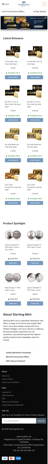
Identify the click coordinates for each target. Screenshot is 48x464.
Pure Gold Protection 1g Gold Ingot (34, 187)
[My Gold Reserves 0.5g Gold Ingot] (13, 135)
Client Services (8, 395)
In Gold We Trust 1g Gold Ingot (34, 62)
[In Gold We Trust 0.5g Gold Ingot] (13, 52)
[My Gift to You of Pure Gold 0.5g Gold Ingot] (13, 92)
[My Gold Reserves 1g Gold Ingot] (35, 135)
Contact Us (6, 392)
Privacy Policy (7, 379)
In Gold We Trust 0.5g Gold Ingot (11, 62)
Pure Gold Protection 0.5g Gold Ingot (13, 187)
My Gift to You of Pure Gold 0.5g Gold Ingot (13, 104)
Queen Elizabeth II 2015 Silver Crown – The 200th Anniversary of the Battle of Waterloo (12, 247)
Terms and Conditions (10, 382)
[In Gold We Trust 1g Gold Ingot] (35, 52)
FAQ (3, 399)
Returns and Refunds (10, 402)
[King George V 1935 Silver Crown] (13, 278)
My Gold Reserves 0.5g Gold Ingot (12, 145)
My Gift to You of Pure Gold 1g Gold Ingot (34, 104)
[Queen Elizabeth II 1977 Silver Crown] (35, 278)
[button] (44, 4)
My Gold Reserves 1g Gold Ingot (34, 145)
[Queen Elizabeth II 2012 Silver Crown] (35, 235)
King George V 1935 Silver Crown (12, 289)
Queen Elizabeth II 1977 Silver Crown (34, 289)
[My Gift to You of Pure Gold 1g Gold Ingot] (35, 92)
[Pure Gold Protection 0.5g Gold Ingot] (13, 175)
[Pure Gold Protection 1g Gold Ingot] (35, 175)
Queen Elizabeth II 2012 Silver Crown (34, 246)
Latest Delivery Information (13, 405)
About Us (5, 376)
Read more (13, 263)
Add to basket (13, 77)
